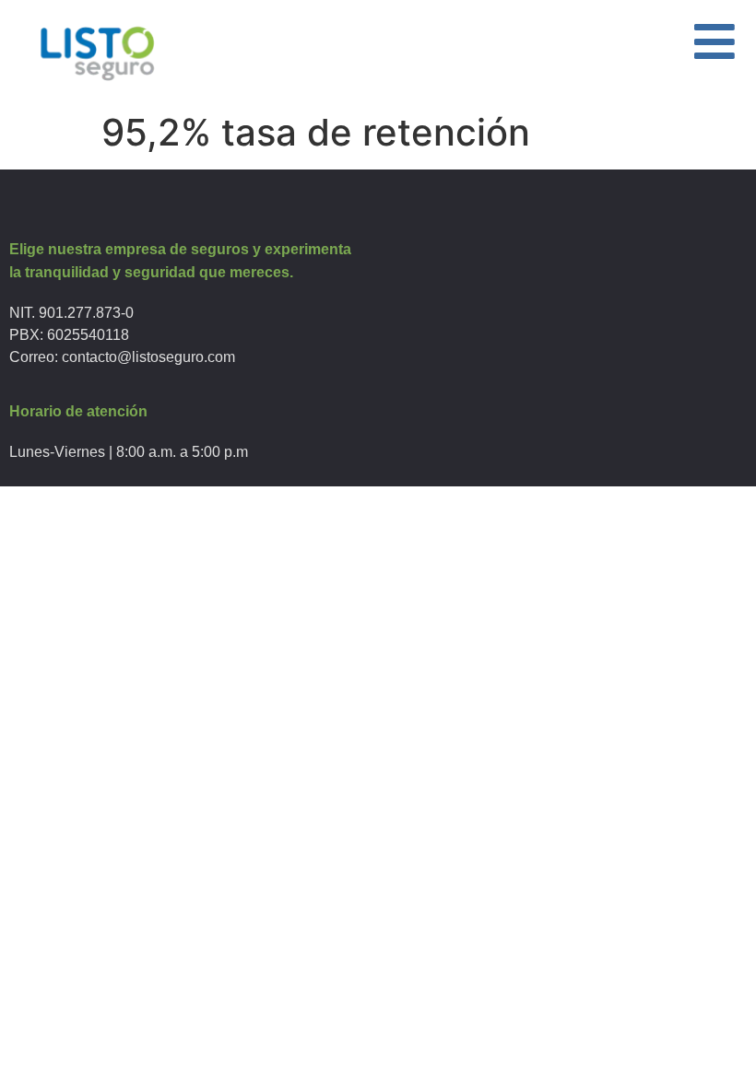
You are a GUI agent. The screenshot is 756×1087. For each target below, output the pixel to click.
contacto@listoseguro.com (148, 357)
